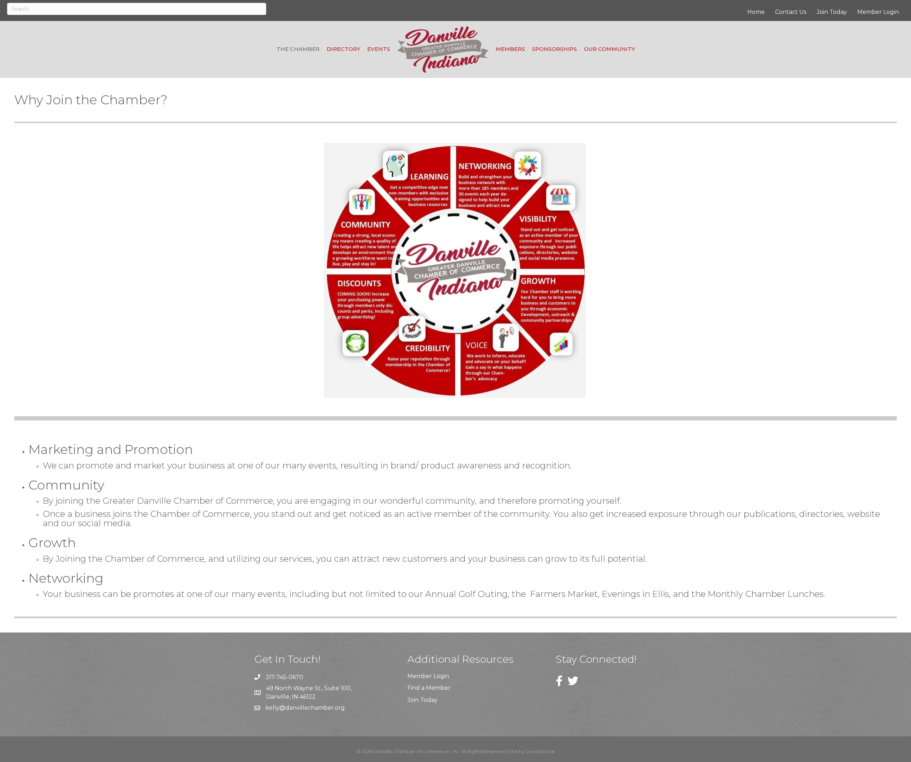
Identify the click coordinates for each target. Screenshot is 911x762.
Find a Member (429, 687)
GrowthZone (540, 751)
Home (756, 12)
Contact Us (790, 12)
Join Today (832, 12)
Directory (343, 49)
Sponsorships (554, 49)
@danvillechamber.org (312, 707)
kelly (272, 707)
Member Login (878, 12)
